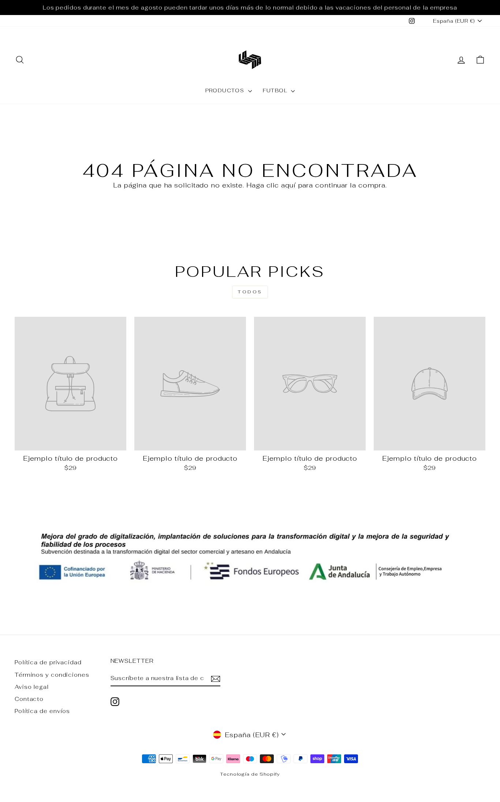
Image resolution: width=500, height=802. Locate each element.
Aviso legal (32, 686)
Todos (250, 292)
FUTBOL (276, 90)
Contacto (29, 698)
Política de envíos (42, 711)
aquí (288, 185)
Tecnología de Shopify (250, 774)
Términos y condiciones (52, 674)
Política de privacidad (48, 662)
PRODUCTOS (225, 90)
